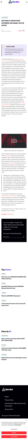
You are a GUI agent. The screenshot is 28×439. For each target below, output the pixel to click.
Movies (4, 345)
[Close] (26, 420)
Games (4, 283)
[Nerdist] (14, 2)
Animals (4, 354)
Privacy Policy (9, 400)
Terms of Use (9, 409)
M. (3, 30)
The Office (10, 214)
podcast (7, 155)
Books (4, 273)
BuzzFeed (11, 163)
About (7, 397)
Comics (4, 292)
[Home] (7, 390)
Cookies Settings (14, 429)
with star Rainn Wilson (8, 195)
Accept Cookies (14, 436)
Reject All (14, 432)
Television (5, 17)
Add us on (20, 31)
